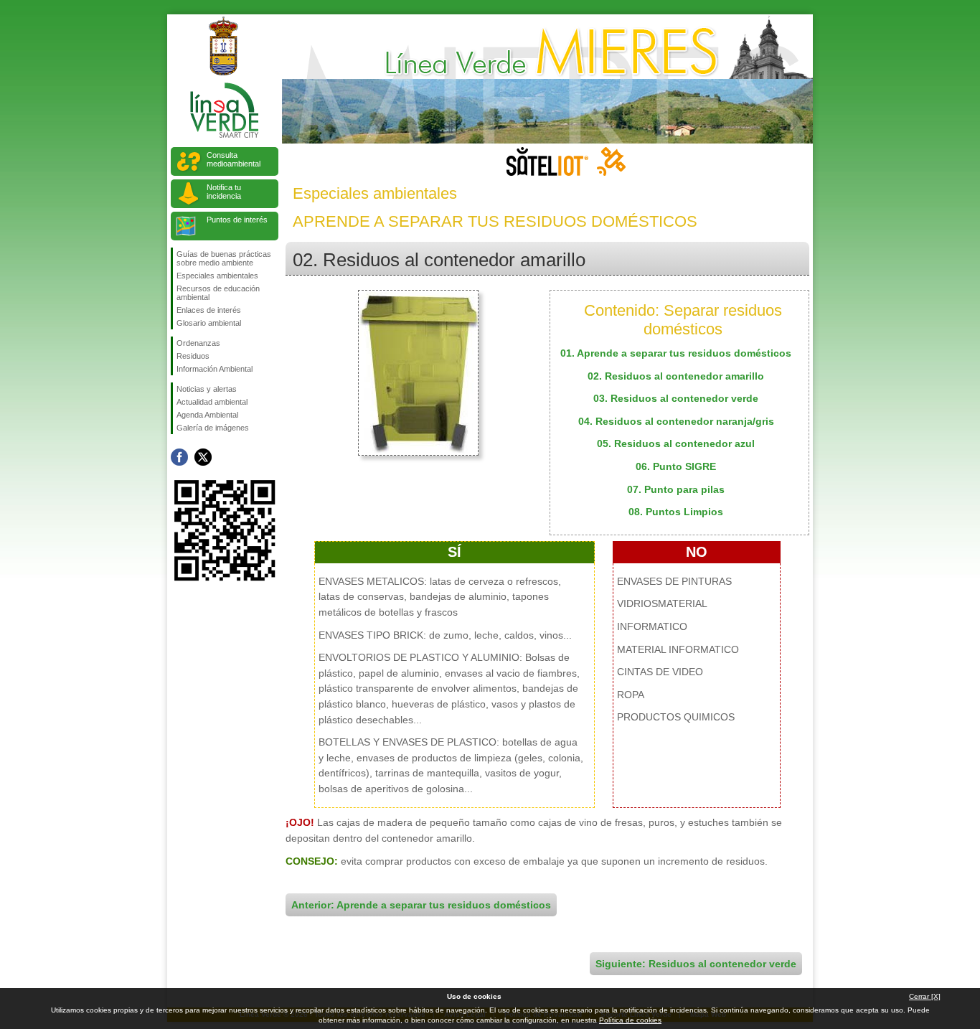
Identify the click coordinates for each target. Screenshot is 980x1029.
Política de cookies (630, 1020)
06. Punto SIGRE (676, 466)
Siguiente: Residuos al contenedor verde (695, 963)
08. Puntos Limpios (675, 511)
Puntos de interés (237, 219)
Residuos (192, 356)
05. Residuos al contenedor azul (676, 443)
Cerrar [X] (925, 996)
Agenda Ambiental (207, 414)
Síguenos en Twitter (203, 457)
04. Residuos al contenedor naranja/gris (676, 421)
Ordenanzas (198, 343)
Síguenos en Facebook (179, 457)
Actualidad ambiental (212, 402)
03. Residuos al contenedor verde (675, 398)
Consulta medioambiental (233, 159)
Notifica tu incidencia (224, 191)
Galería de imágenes (212, 427)
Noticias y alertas (206, 389)
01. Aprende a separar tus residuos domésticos (675, 353)
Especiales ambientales (217, 275)
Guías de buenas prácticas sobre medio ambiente (223, 258)
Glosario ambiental (208, 323)
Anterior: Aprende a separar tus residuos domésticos (421, 905)
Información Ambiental (214, 369)
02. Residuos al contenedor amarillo (676, 376)
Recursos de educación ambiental (218, 292)
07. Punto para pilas (676, 489)
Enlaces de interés (208, 310)
